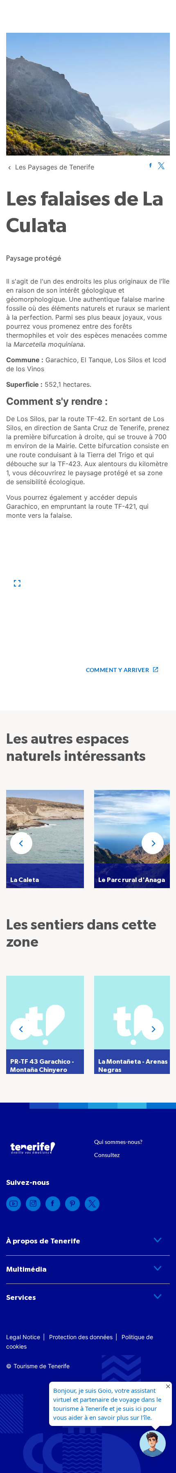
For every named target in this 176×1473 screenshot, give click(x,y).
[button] (17, 583)
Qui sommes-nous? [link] (118, 1141)
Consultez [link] (107, 1154)
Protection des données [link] (81, 1336)
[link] (54, 167)
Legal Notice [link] (23, 1336)
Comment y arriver (117, 669)
